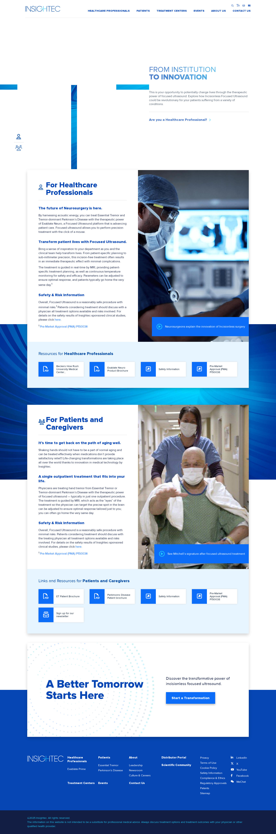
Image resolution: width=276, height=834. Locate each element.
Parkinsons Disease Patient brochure (118, 596)
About (133, 757)
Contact (243, 5)
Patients (104, 757)
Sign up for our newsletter (65, 615)
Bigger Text (238, 5)
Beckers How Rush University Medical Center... (67, 369)
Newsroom (136, 770)
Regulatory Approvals (213, 783)
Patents (204, 788)
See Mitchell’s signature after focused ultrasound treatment (206, 554)
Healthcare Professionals (77, 759)
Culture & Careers (140, 775)
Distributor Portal (173, 757)
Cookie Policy (208, 768)
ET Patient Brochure (68, 596)
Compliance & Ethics (212, 778)
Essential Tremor (108, 765)
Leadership (136, 765)
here (58, 320)
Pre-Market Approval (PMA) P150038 (63, 326)
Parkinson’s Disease (110, 770)
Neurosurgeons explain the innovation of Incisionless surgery (205, 326)
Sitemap (205, 793)
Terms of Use (208, 762)
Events (103, 783)
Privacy (204, 757)
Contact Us (137, 783)
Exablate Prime (76, 769)
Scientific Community (176, 765)
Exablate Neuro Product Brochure (117, 369)
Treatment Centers (81, 783)
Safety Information (169, 369)
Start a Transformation (191, 698)
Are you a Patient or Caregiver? (175, 122)
